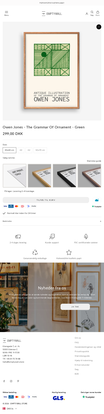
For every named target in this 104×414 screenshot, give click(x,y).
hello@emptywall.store (13, 362)
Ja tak (75, 307)
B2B (77, 374)
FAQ (77, 342)
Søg (76, 369)
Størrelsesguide (82, 356)
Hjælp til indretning (83, 360)
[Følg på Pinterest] (18, 381)
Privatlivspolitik (82, 351)
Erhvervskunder (82, 365)
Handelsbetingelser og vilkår (88, 347)
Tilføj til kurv (46, 200)
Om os (78, 338)
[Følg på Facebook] (4, 381)
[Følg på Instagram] (11, 381)
